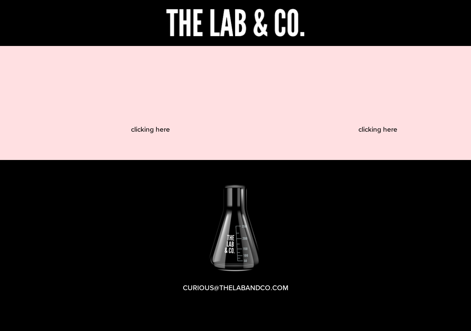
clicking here (150, 129)
